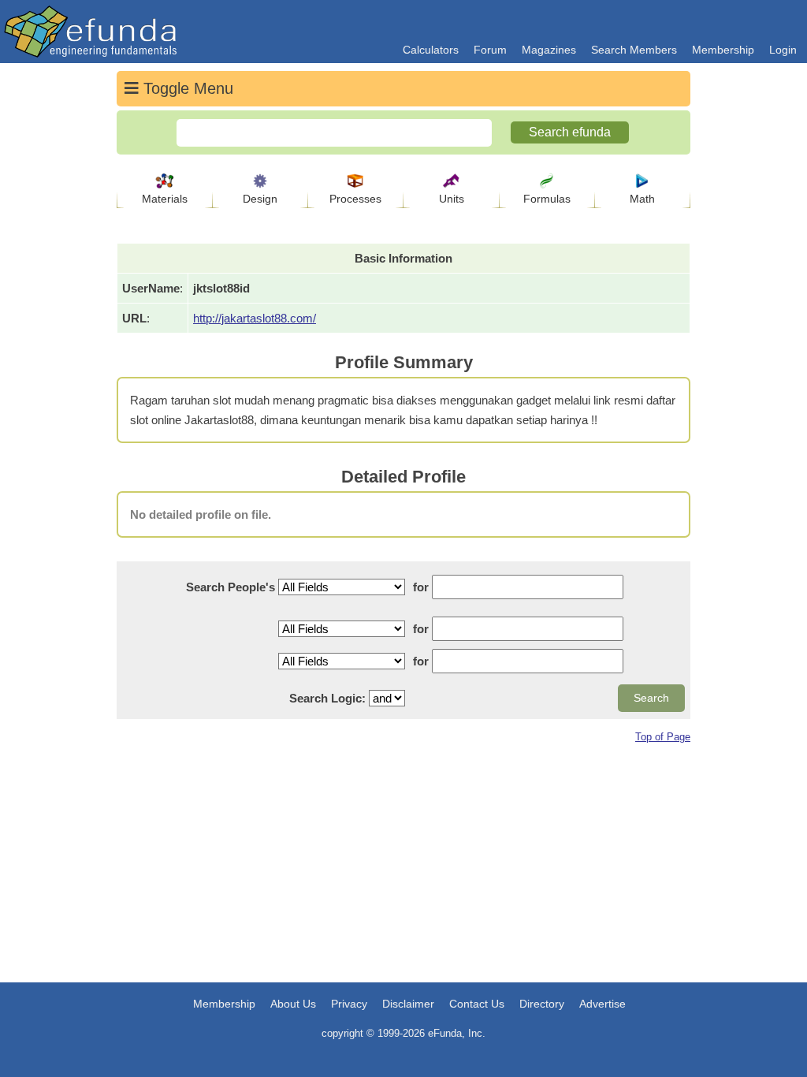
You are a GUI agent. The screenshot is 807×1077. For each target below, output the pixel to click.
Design (260, 198)
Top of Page (662, 737)
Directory (541, 1003)
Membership (723, 49)
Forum (490, 49)
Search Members (634, 49)
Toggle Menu (186, 88)
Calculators (431, 49)
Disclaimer (408, 1003)
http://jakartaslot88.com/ (254, 318)
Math (642, 198)
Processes (355, 198)
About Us (293, 1003)
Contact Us (476, 1003)
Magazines (549, 49)
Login (783, 49)
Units (451, 198)
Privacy (349, 1003)
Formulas (547, 198)
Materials (165, 198)
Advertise (602, 1003)
